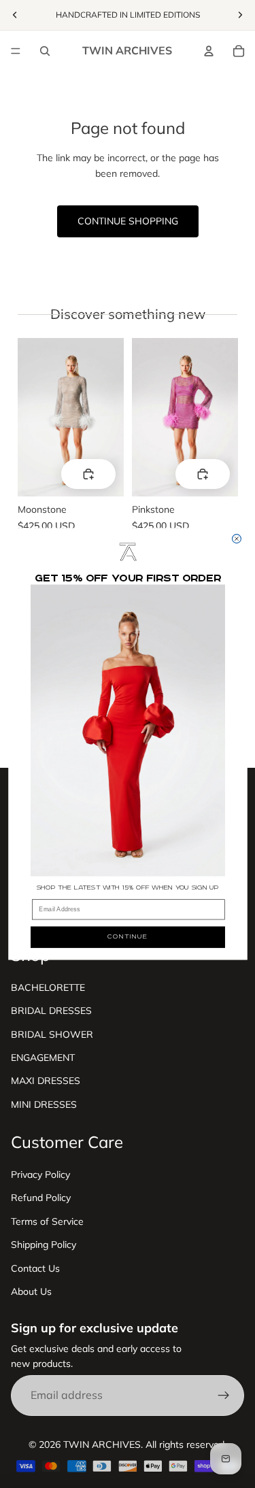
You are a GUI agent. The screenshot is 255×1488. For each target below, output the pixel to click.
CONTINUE (127, 937)
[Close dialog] (236, 539)
